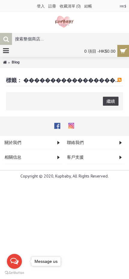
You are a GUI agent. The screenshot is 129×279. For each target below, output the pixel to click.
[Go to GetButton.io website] (14, 273)
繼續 (110, 101)
